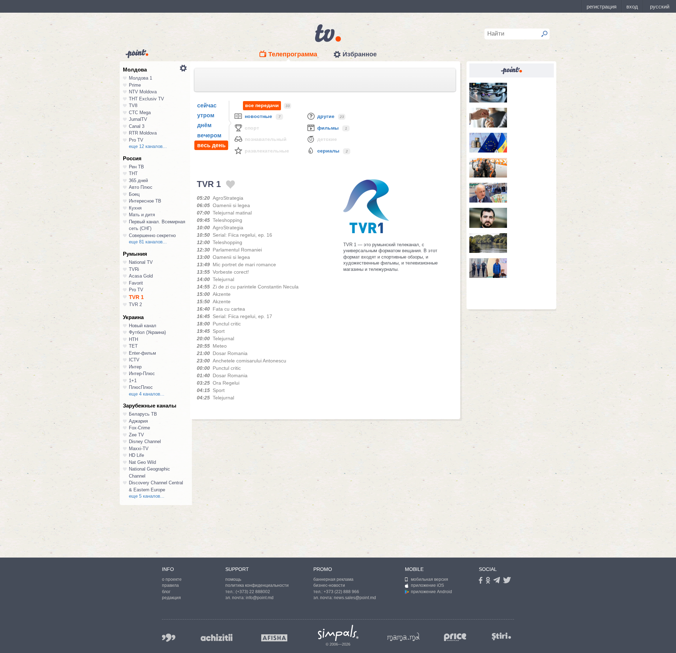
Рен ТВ (136, 166)
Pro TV (136, 140)
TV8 (133, 105)
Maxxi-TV (139, 448)
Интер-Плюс (142, 373)
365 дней (138, 180)
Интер (135, 366)
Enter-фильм (142, 353)
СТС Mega (140, 112)
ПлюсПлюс (141, 387)
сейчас (207, 105)
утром (205, 115)
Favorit (136, 283)
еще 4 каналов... (146, 394)
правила (170, 585)
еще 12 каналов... (148, 146)
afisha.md (274, 637)
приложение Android (431, 591)
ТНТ (133, 173)
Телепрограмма (292, 54)
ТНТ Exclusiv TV (146, 98)
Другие (325, 116)
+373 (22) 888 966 (341, 591)
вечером (209, 135)
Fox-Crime (139, 427)
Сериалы (328, 151)
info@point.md (260, 597)
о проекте (172, 579)
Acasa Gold (141, 276)
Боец (134, 194)
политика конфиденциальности (257, 585)
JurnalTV (138, 119)
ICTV (134, 359)
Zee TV (136, 434)
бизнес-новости (329, 585)
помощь (233, 579)
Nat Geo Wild (142, 462)
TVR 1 (136, 297)
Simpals (338, 633)
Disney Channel (145, 441)
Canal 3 (136, 126)
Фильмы (328, 128)
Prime (135, 85)
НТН (133, 339)
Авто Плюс (140, 187)
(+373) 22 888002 (253, 591)
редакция (171, 597)
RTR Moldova (143, 133)
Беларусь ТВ (143, 414)
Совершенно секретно (152, 235)
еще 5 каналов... (146, 496)
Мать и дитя (142, 214)
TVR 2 (135, 304)
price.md (455, 637)
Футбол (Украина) (147, 332)
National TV (141, 262)
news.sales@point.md (355, 597)
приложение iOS (427, 585)
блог (166, 591)
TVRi (134, 269)
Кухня (135, 208)
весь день (211, 145)
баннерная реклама (333, 579)
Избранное (360, 54)
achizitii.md (216, 637)
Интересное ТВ (145, 201)
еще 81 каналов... (148, 241)
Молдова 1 (140, 78)
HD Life (136, 455)
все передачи (262, 105)
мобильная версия (429, 579)
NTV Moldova (143, 91)
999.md (168, 638)
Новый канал (142, 325)
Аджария (138, 421)
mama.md (403, 637)
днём (204, 125)
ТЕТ (133, 346)
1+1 (133, 380)
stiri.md (501, 636)
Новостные (258, 116)
